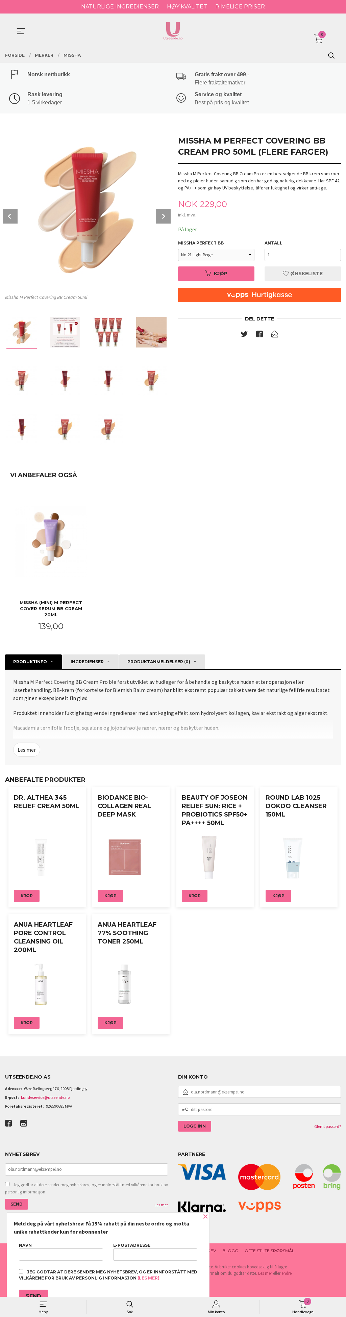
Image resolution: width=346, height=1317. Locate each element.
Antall (273, 243)
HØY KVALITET (187, 6)
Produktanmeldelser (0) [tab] (158, 661)
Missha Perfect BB (201, 243)
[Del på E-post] (275, 335)
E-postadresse (131, 1245)
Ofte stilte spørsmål (269, 1250)
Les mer (27, 749)
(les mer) (148, 1278)
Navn (25, 1245)
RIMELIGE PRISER (240, 6)
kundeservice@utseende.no (45, 1097)
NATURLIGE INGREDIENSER (120, 6)
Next (163, 216)
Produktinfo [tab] (30, 661)
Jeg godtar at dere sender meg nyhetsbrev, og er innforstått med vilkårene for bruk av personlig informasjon (86, 1188)
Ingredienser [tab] (87, 661)
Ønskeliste (306, 273)
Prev (10, 216)
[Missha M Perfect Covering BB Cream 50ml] (86, 209)
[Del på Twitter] (244, 335)
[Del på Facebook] (259, 335)
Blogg (230, 1250)
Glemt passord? (327, 1126)
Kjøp (220, 273)
